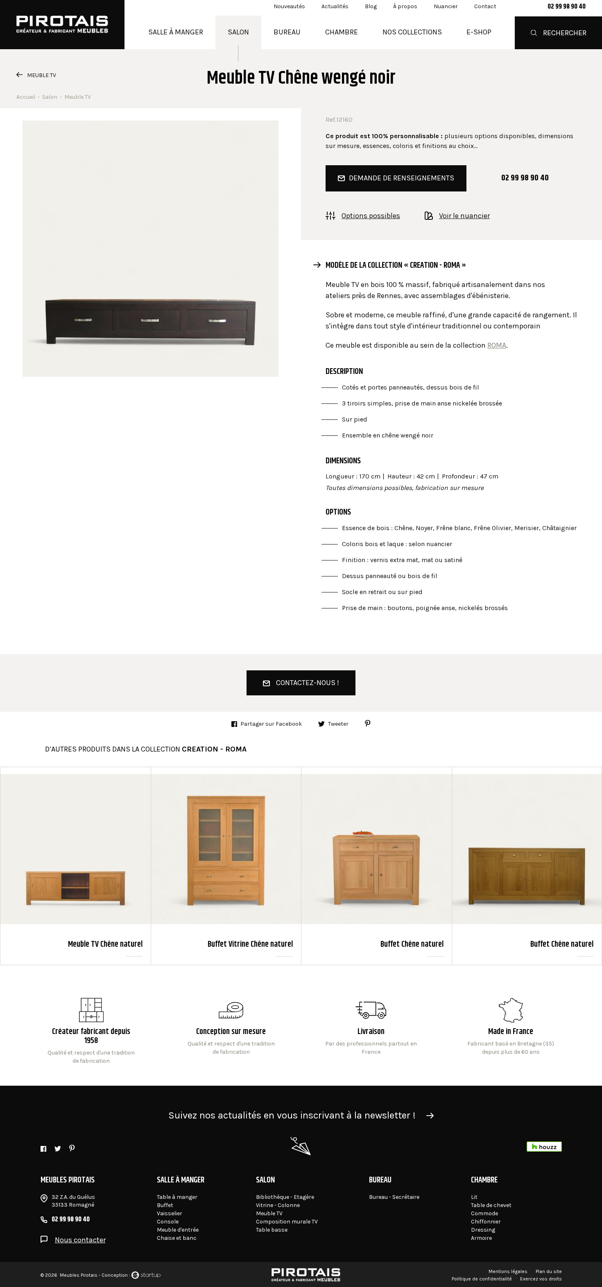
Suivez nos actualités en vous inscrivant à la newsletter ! (292, 1115)
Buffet (165, 1205)
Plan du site (549, 1271)
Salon (238, 31)
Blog (371, 6)
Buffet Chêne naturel (376, 866)
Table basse (271, 1229)
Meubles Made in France (511, 1031)
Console (168, 1221)
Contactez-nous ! (307, 682)
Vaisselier (169, 1213)
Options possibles (371, 215)
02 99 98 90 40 (567, 7)
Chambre (341, 31)
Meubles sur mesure (231, 1031)
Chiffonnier (486, 1221)
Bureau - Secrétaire (394, 1197)
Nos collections (412, 31)
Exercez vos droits (541, 1279)
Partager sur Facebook (271, 724)
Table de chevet (491, 1205)
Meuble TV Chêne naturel (75, 866)
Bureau (287, 31)
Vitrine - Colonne (278, 1205)
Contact (485, 6)
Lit (474, 1197)
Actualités (335, 6)
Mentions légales (508, 1271)
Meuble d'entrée (178, 1229)
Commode (484, 1213)
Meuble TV (41, 75)
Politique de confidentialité (482, 1279)
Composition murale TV (287, 1221)
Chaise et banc (177, 1238)
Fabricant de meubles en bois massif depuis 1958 (91, 1031)
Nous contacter (80, 1239)
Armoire (481, 1238)
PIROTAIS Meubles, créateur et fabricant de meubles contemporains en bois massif (62, 25)
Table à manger (177, 1197)
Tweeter (338, 724)
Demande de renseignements (401, 177)
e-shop (478, 31)
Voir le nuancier (464, 215)
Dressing (483, 1229)
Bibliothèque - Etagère (285, 1197)
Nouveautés (289, 6)
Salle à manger (175, 31)
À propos (405, 6)
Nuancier (446, 6)
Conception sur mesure (371, 1031)
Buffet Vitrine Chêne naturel (226, 866)
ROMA (496, 345)
